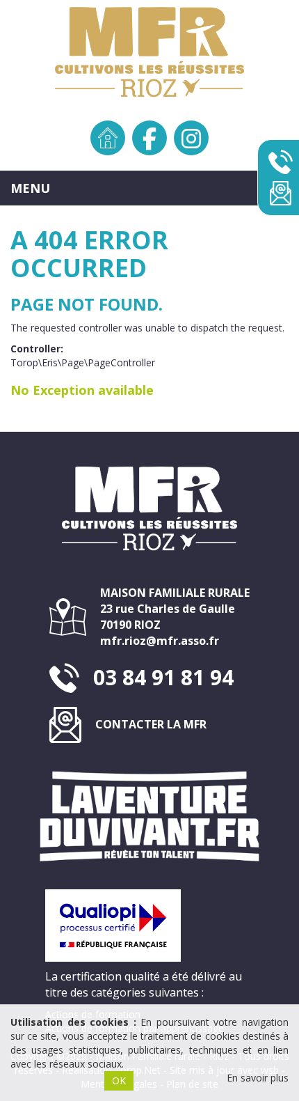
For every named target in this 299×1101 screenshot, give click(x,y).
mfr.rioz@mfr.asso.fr (159, 640)
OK (119, 1080)
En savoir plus (258, 1077)
